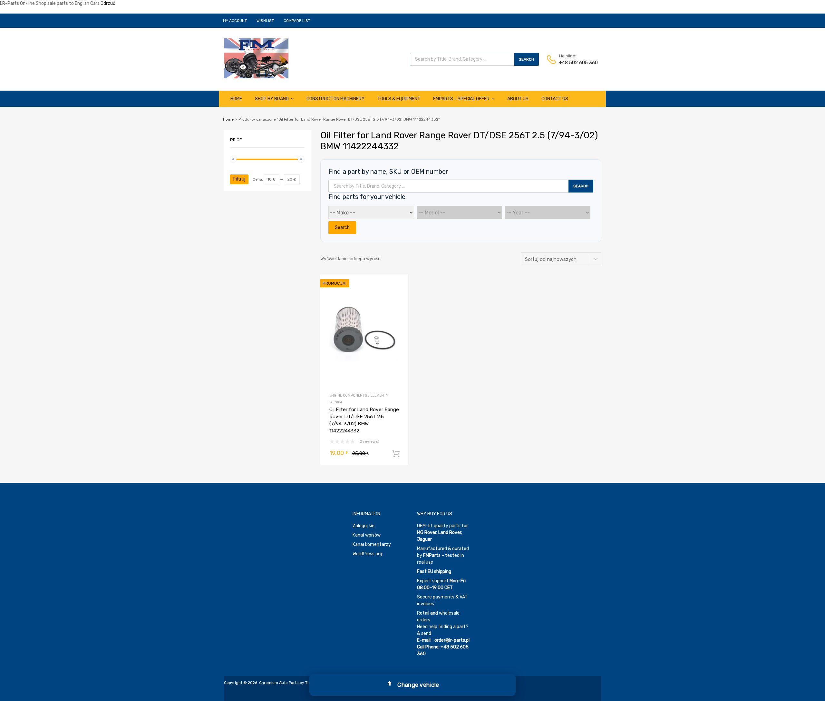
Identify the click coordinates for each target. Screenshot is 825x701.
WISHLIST (265, 20)
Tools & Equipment (398, 99)
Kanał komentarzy (372, 544)
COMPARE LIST (297, 20)
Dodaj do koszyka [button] (396, 453)
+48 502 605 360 (575, 62)
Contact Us (554, 99)
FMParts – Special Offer (461, 99)
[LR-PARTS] (256, 77)
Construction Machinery (335, 99)
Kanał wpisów (367, 535)
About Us (518, 99)
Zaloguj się (363, 525)
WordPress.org (367, 554)
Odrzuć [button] (108, 3)
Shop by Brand (272, 99)
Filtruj (239, 179)
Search (526, 59)
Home (236, 99)
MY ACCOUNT (235, 20)
